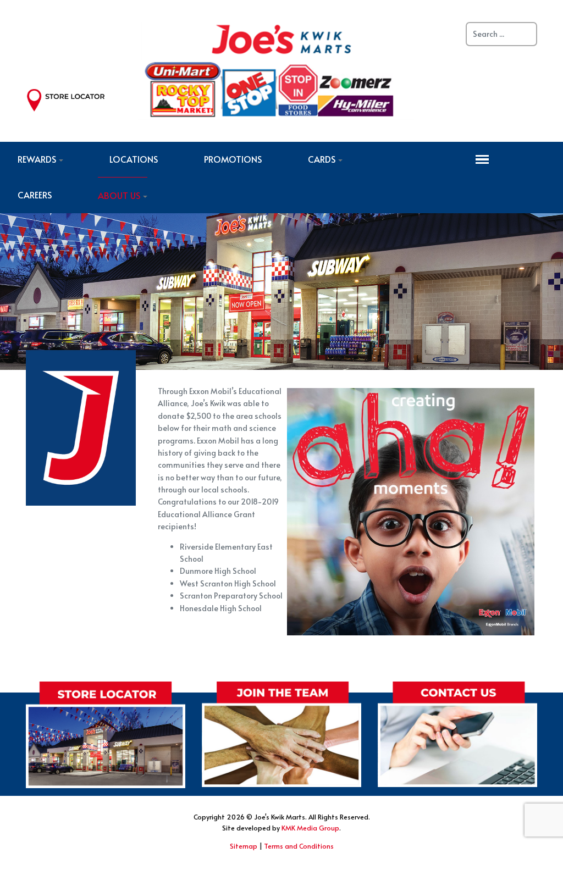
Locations (133, 159)
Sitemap (243, 845)
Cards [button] (321, 159)
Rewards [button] (37, 159)
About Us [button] (119, 195)
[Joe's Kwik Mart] (277, 69)
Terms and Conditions (299, 845)
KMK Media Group (310, 827)
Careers (35, 195)
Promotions (233, 159)
